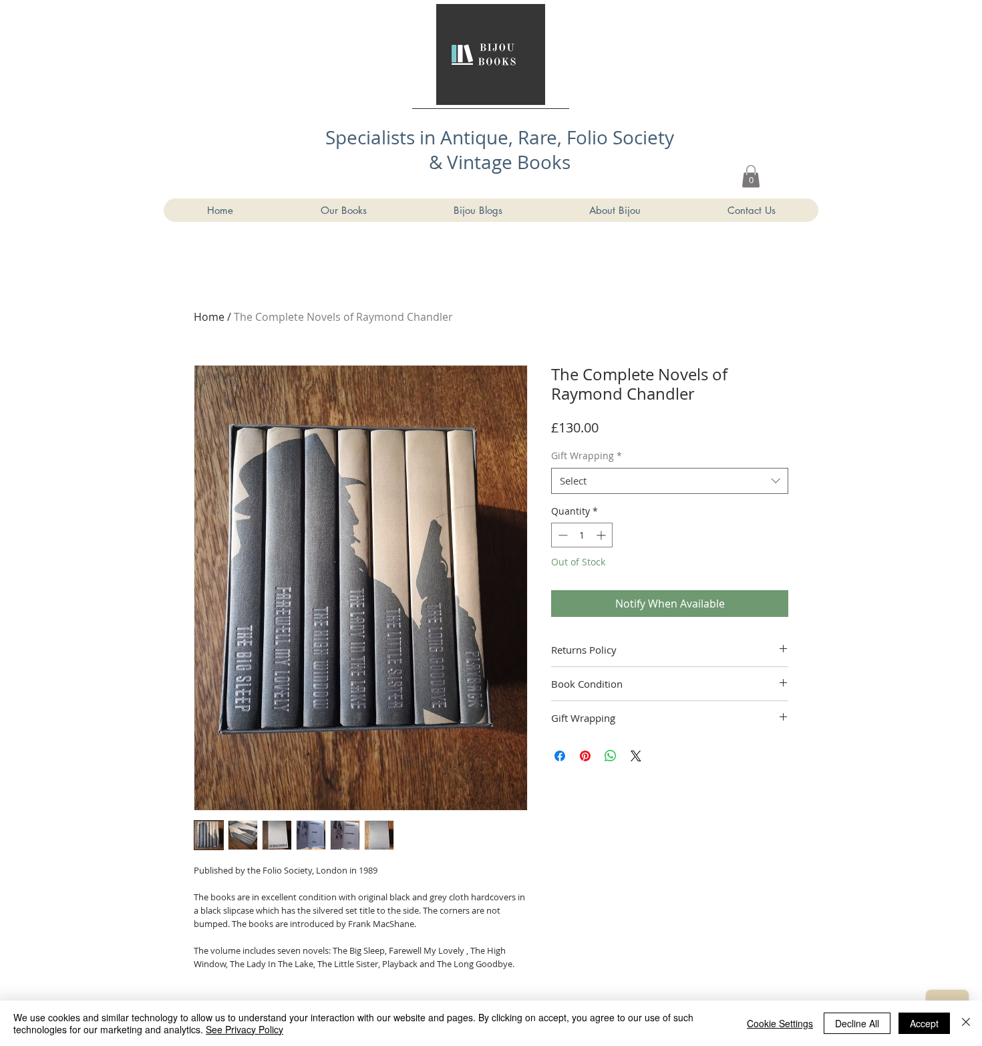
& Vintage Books (499, 162)
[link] (751, 176)
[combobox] (669, 481)
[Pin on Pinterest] (585, 756)
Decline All (857, 1023)
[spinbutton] (582, 535)
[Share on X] (636, 756)
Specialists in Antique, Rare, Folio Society (499, 137)
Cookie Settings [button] (780, 1023)
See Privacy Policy (244, 1029)
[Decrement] (561, 535)
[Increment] (602, 535)
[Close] (966, 1023)
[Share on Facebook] (560, 756)
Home (209, 316)
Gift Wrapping (586, 455)
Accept (924, 1023)
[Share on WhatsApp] (611, 756)
